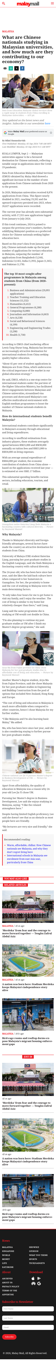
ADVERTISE (8, 1294)
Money (6, 1259)
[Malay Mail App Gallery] (33, 1285)
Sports (33, 1259)
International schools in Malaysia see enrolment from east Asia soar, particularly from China (27, 859)
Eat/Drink (7, 1267)
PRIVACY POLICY (10, 1287)
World (6, 1255)
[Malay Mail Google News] (39, 1285)
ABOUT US (7, 1283)
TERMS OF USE (9, 1290)
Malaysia (8, 31)
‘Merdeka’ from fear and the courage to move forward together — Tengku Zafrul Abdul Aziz (27, 933)
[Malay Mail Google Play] (39, 1280)
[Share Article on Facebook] (22, 69)
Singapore (8, 1251)
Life (4, 1263)
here (47, 123)
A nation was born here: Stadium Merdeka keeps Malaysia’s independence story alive (28, 987)
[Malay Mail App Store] (33, 1280)
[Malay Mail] (28, 5)
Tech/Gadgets (37, 1263)
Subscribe (9, 1337)
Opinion (33, 1251)
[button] (51, 133)
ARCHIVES (7, 1279)
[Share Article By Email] (5, 69)
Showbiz (34, 1247)
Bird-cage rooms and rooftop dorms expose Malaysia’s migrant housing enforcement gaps (27, 1041)
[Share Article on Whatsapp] (11, 69)
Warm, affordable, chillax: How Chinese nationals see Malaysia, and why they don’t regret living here (29, 848)
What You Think (38, 1255)
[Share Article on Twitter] (16, 69)
